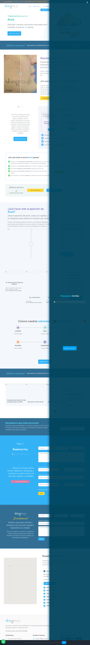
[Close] (87, 2)
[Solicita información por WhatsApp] (3, 641)
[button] (55, 321)
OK (64, 642)
